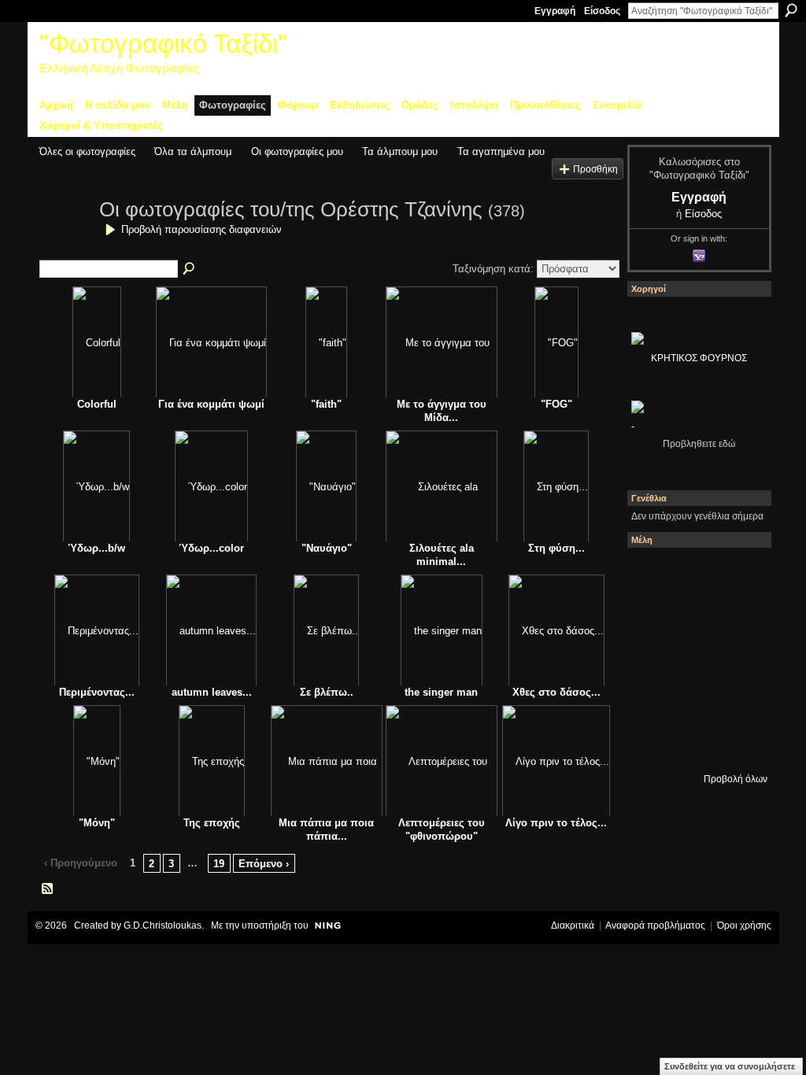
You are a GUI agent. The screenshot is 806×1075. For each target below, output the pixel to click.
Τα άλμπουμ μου (400, 151)
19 (218, 864)
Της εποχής (211, 823)
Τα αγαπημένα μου (501, 151)
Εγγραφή (554, 11)
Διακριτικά (572, 925)
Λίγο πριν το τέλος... (556, 823)
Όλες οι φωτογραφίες (87, 151)
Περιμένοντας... (97, 692)
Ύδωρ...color (211, 548)
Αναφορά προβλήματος (655, 925)
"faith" (326, 404)
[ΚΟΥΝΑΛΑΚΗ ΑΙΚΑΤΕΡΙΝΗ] (695, 574)
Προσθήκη (595, 169)
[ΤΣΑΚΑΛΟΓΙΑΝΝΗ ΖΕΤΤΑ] (695, 744)
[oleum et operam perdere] (737, 574)
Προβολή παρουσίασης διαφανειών (201, 229)
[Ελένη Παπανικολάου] (652, 701)
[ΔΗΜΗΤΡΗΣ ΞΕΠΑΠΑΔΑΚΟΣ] (652, 659)
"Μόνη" (97, 823)
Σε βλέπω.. (326, 692)
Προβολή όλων (735, 779)
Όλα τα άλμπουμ (192, 151)
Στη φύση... (556, 548)
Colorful (96, 404)
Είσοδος (602, 11)
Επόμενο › (263, 864)
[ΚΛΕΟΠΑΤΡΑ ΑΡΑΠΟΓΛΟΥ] (737, 659)
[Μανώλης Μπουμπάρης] (695, 701)
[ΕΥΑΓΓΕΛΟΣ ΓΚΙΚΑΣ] (737, 701)
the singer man (441, 692)
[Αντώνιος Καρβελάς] (737, 744)
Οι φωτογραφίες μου (297, 151)
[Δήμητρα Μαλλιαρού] (652, 616)
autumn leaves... (212, 692)
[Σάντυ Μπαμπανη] (652, 744)
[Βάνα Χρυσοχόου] (737, 616)
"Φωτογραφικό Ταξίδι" (163, 43)
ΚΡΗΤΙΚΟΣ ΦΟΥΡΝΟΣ (699, 358)
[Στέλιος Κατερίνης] (652, 574)
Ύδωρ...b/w (96, 548)
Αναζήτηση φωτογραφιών (190, 269)
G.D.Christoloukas (163, 925)
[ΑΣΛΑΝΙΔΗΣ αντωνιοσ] (695, 659)
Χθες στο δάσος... (556, 692)
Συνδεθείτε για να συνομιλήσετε (729, 1066)
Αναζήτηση (791, 10)
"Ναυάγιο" (326, 548)
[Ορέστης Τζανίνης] (64, 237)
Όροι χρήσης (744, 925)
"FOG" (556, 404)
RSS (48, 889)
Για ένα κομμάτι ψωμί (211, 404)
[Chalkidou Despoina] (695, 616)
